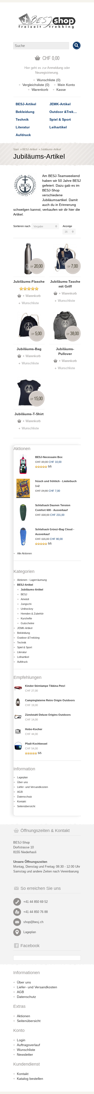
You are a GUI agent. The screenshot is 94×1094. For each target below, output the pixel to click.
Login (21, 1040)
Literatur (23, 127)
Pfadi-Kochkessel (36, 743)
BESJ (24, 594)
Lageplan (22, 777)
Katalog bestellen (30, 1079)
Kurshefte (26, 618)
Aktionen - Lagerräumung (32, 579)
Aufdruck (23, 135)
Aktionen (23, 1016)
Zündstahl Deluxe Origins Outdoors (48, 714)
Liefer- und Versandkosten (32, 787)
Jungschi (26, 604)
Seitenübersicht (26, 806)
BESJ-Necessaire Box (48, 457)
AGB (20, 791)
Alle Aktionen (24, 553)
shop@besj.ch (33, 922)
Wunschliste (30, 303)
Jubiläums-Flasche (29, 281)
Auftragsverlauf (28, 1045)
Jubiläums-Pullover (65, 351)
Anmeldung (55, 68)
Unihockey (27, 608)
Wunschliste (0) (48, 80)
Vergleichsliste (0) (35, 85)
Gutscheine (27, 623)
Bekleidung (25, 112)
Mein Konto (66, 85)
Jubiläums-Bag (29, 349)
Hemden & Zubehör (32, 613)
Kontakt (21, 801)
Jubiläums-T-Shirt (29, 414)
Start (16, 149)
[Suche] (77, 45)
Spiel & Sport (60, 119)
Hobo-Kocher (33, 729)
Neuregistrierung (46, 72)
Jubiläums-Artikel (51, 149)
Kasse (61, 90)
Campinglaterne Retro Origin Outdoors (50, 700)
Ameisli (25, 599)
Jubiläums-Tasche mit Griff (65, 284)
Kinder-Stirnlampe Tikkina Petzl (45, 685)
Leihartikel (58, 127)
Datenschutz (24, 796)
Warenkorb (40, 90)
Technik (22, 119)
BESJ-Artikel (26, 104)
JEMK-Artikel (60, 104)
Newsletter (25, 1054)
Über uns (22, 782)
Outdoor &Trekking (65, 112)
